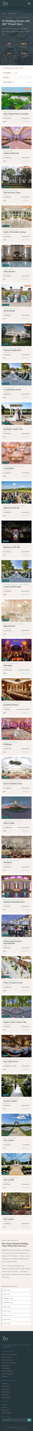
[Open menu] (29, 3)
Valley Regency (6, 1365)
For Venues (4, 1407)
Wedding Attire (5, 1394)
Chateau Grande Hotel (7, 1371)
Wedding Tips (5, 1383)
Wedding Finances (6, 1392)
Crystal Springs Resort (7, 1373)
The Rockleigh (5, 1368)
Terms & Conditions (7, 1413)
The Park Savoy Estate (7, 1360)
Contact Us (4, 1404)
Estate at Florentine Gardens (9, 1362)
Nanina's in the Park (7, 1357)
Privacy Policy (5, 1410)
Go (29, 1420)
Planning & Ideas (6, 1389)
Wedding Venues (6, 1386)
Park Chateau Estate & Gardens (9, 1354)
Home (4, 13)
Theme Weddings (6, 1397)
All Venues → (5, 1376)
